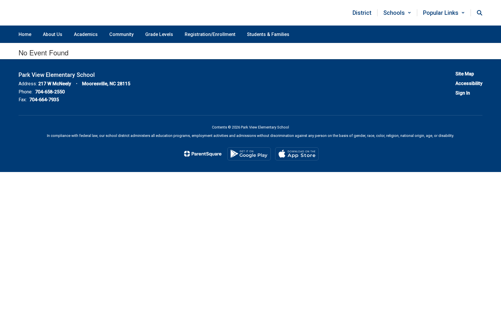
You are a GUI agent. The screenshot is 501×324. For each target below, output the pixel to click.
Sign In (462, 93)
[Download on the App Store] (297, 153)
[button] (397, 12)
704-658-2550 (50, 92)
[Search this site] (479, 13)
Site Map (464, 74)
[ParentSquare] (203, 153)
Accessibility (468, 83)
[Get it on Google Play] (249, 153)
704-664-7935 (44, 99)
